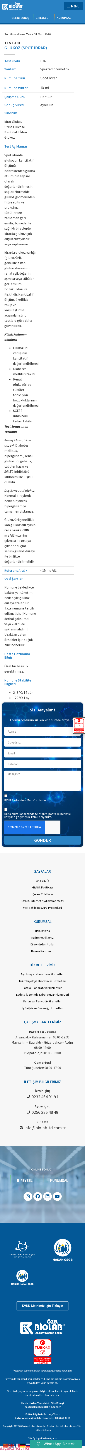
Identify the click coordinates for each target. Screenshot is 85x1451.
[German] (23, 1445)
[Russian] (29, 1445)
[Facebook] (37, 1196)
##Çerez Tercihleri (15, 1448)
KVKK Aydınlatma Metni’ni (21, 800)
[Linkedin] (47, 1196)
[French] (17, 1445)
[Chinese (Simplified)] (6, 1445)
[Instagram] (28, 1196)
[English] (12, 1445)
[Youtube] (57, 1196)
